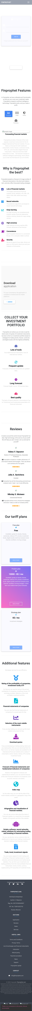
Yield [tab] (17, 115)
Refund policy (16, 952)
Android (10, 302)
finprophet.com (21, 982)
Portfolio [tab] (16, 123)
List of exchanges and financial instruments (16, 946)
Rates (16, 926)
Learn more (16, 67)
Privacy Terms (16, 943)
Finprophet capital (16, 965)
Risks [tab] (24, 115)
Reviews (16, 923)
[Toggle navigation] (28, 2)
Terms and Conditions (16, 939)
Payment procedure (16, 956)
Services (16, 929)
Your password (10, 31)
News (16, 959)
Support (16, 962)
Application (16, 920)
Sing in (16, 36)
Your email (9, 25)
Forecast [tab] (8, 115)
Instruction (16, 949)
